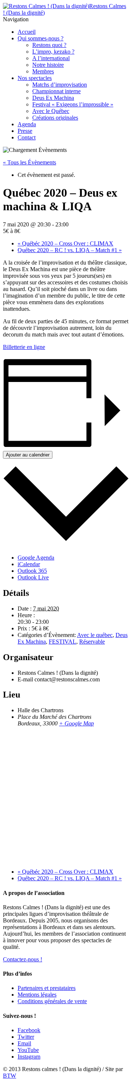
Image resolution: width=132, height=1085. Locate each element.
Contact (27, 137)
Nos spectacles (35, 78)
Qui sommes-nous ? (40, 38)
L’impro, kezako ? (53, 51)
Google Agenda (36, 557)
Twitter (26, 1037)
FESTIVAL (62, 641)
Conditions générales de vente (52, 1001)
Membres (43, 71)
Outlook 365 (32, 571)
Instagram (29, 1056)
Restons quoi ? (49, 45)
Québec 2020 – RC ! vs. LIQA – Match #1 (70, 250)
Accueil (27, 32)
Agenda (27, 124)
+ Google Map (76, 723)
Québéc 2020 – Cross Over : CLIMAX (65, 243)
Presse (25, 131)
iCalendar (29, 564)
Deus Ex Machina (53, 98)
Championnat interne (56, 91)
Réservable (92, 641)
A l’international (51, 58)
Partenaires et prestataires (47, 988)
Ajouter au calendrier (28, 455)
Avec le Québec (50, 111)
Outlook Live (33, 577)
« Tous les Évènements (29, 162)
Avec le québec (95, 635)
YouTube (28, 1050)
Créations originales (55, 117)
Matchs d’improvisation (59, 84)
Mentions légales (37, 994)
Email (24, 1043)
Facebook (29, 1030)
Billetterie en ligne (24, 347)
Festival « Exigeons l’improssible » (72, 104)
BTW (9, 1076)
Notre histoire (48, 65)
